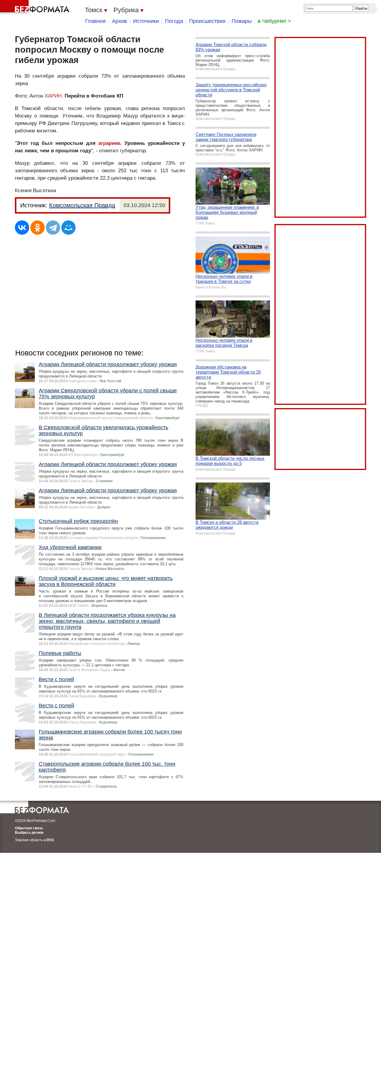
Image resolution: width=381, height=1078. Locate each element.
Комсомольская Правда (82, 205)
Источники (146, 21)
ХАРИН (53, 96)
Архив (119, 21)
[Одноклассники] (37, 227)
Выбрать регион (29, 833)
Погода (174, 21)
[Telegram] (53, 227)
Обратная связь (29, 828)
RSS (50, 840)
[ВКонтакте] (22, 227)
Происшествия (207, 21)
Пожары (242, 21)
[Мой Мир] (68, 227)
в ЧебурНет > (274, 21)
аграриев (109, 143)
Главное (95, 21)
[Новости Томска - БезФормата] (35, 7)
